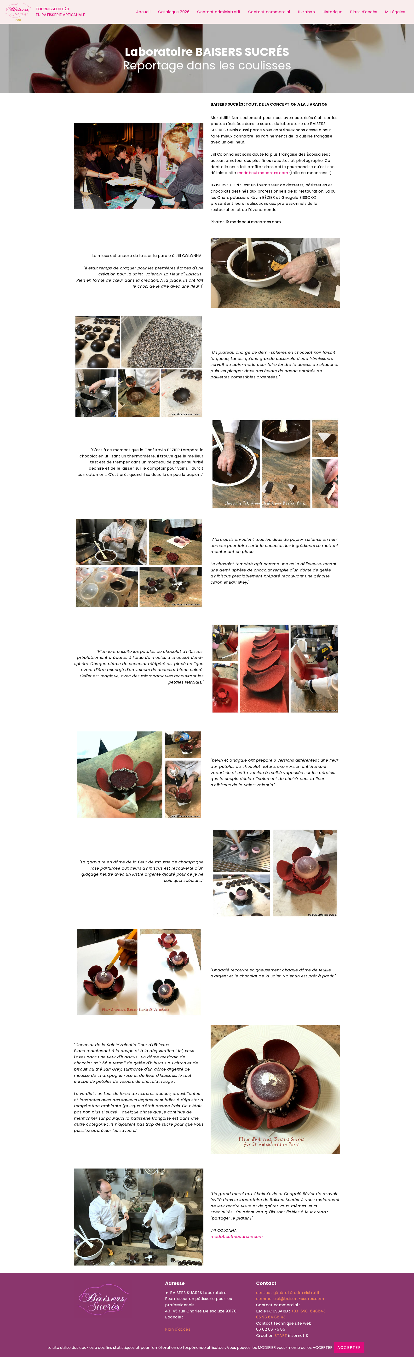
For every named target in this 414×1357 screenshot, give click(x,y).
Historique (332, 12)
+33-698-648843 (308, 1311)
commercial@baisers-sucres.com (290, 1298)
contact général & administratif (288, 1292)
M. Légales (396, 12)
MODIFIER (267, 1347)
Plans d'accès (363, 12)
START (281, 1335)
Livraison (306, 12)
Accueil (143, 12)
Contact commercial (269, 12)
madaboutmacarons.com (262, 173)
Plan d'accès (177, 1329)
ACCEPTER (349, 1347)
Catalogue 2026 (174, 12)
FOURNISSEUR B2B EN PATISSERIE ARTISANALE (60, 11)
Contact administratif (219, 12)
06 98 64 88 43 (271, 1317)
